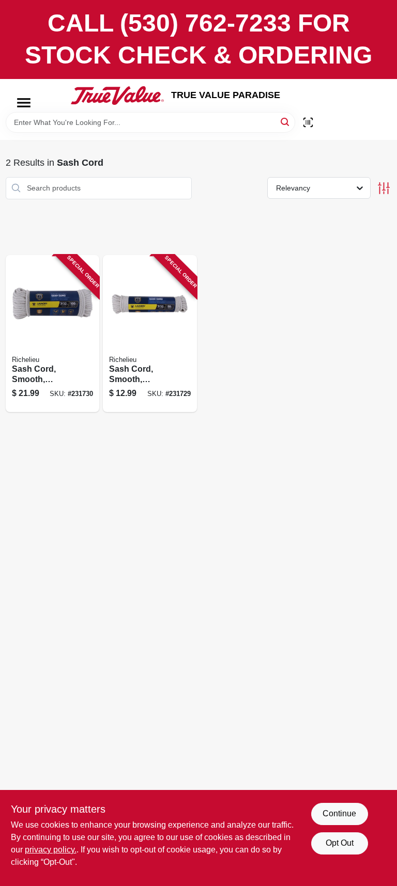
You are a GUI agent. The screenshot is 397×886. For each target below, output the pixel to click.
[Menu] (23, 102)
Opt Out (340, 842)
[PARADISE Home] (117, 95)
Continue (339, 813)
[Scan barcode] (308, 122)
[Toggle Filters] (384, 188)
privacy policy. (51, 849)
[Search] (285, 121)
